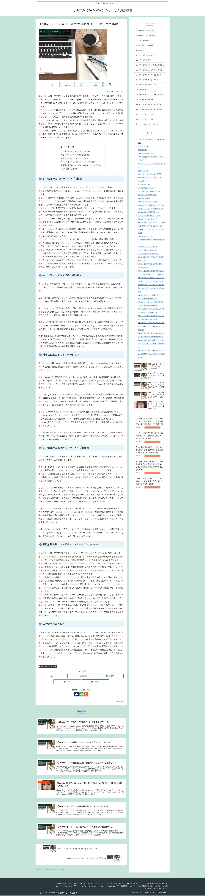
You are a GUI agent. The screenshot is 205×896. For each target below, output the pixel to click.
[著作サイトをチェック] (76, 694)
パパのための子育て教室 (146, 153)
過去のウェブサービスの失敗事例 (156, 889)
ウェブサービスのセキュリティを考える (154, 883)
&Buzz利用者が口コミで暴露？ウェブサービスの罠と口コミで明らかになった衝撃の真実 (151, 326)
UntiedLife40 (142, 181)
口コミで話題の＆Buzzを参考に (148, 253)
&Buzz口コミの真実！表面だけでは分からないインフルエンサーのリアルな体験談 (151, 343)
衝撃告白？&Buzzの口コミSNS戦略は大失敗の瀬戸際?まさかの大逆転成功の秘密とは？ (151, 288)
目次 (66, 146)
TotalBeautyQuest (144, 198)
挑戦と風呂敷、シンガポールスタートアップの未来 (82, 165)
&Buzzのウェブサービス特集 (67, 883)
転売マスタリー (143, 170)
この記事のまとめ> (70, 169)
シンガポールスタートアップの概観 (76, 151)
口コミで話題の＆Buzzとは (147, 250)
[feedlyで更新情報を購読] (81, 694)
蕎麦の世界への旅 (144, 184)
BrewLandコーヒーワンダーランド (149, 177)
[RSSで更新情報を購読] (86, 694)
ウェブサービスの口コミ (88, 886)
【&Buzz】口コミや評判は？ (147, 247)
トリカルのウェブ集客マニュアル (149, 191)
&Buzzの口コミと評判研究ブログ (149, 212)
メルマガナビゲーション (146, 188)
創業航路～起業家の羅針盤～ (147, 195)
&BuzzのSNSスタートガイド (147, 219)
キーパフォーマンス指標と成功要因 (76, 155)
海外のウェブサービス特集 (48, 666)
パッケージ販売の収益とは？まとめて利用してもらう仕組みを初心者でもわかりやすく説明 (149, 435)
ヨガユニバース (143, 146)
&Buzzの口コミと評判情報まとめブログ (151, 205)
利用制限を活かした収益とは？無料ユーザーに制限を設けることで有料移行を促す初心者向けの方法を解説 (149, 421)
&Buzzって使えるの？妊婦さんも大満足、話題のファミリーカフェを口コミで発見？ (151, 354)
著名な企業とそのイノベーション (75, 158)
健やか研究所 (142, 150)
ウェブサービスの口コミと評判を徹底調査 (113, 886)
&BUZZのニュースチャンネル (148, 202)
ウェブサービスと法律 (131, 883)
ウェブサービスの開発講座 (138, 886)
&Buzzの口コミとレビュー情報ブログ (150, 208)
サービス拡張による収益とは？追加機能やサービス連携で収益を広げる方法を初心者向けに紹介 (149, 481)
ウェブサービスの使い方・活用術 (67, 886)
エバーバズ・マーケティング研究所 (150, 174)
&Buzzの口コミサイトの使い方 (89, 883)
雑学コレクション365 (145, 236)
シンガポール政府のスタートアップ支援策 (79, 162)
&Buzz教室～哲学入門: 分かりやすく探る (151, 222)
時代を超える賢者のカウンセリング (150, 226)
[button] (110, 84)
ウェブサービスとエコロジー (111, 883)
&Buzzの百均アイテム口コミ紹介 (149, 215)
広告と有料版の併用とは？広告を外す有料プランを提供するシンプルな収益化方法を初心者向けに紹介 (149, 450)
